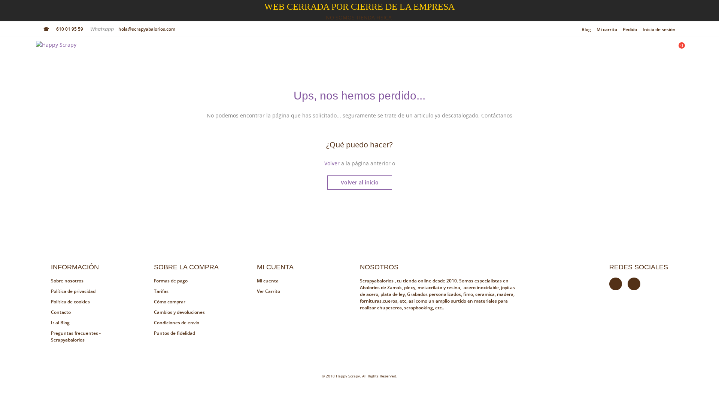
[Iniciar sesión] (657, 49)
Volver (332, 163)
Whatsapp (102, 29)
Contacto (61, 312)
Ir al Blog (60, 322)
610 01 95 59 (69, 29)
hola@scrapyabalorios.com (146, 29)
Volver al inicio (360, 182)
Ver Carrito (268, 291)
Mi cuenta (268, 281)
